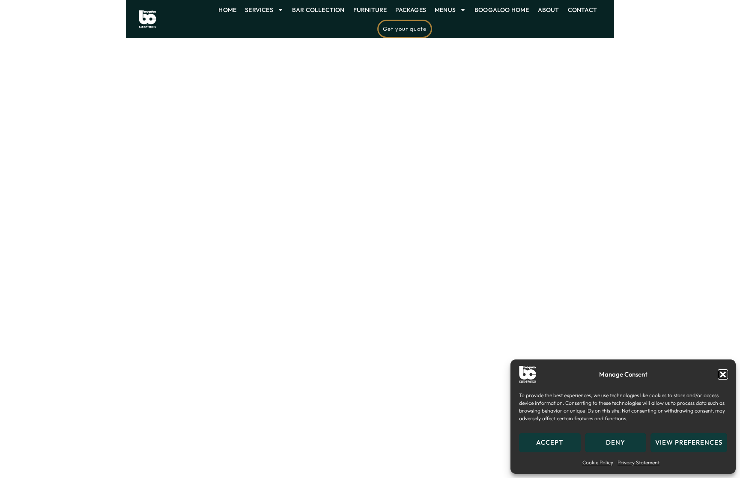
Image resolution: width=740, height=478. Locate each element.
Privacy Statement (638, 462)
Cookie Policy (597, 462)
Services (259, 10)
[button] (723, 374)
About (548, 10)
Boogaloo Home (501, 10)
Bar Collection (318, 10)
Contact (582, 10)
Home (227, 10)
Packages (410, 10)
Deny (615, 442)
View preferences (688, 442)
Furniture (370, 10)
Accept (549, 442)
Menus (445, 10)
